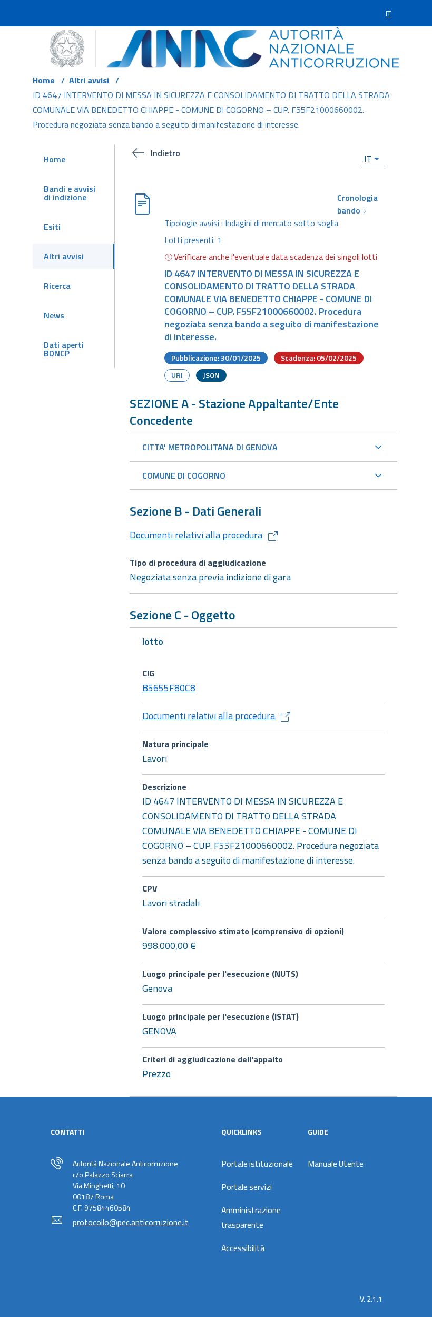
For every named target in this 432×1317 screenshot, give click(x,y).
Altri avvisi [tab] (64, 256)
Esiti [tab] (52, 226)
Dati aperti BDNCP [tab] (64, 349)
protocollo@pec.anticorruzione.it (131, 1222)
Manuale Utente (336, 1163)
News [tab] (54, 315)
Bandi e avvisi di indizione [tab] (69, 193)
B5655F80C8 (168, 688)
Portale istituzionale (257, 1163)
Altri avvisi (89, 80)
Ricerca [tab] (57, 285)
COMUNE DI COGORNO (183, 475)
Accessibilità (242, 1248)
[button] (190, 152)
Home (44, 80)
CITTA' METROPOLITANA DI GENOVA (210, 447)
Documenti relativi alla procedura (196, 535)
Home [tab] (54, 159)
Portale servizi (246, 1186)
